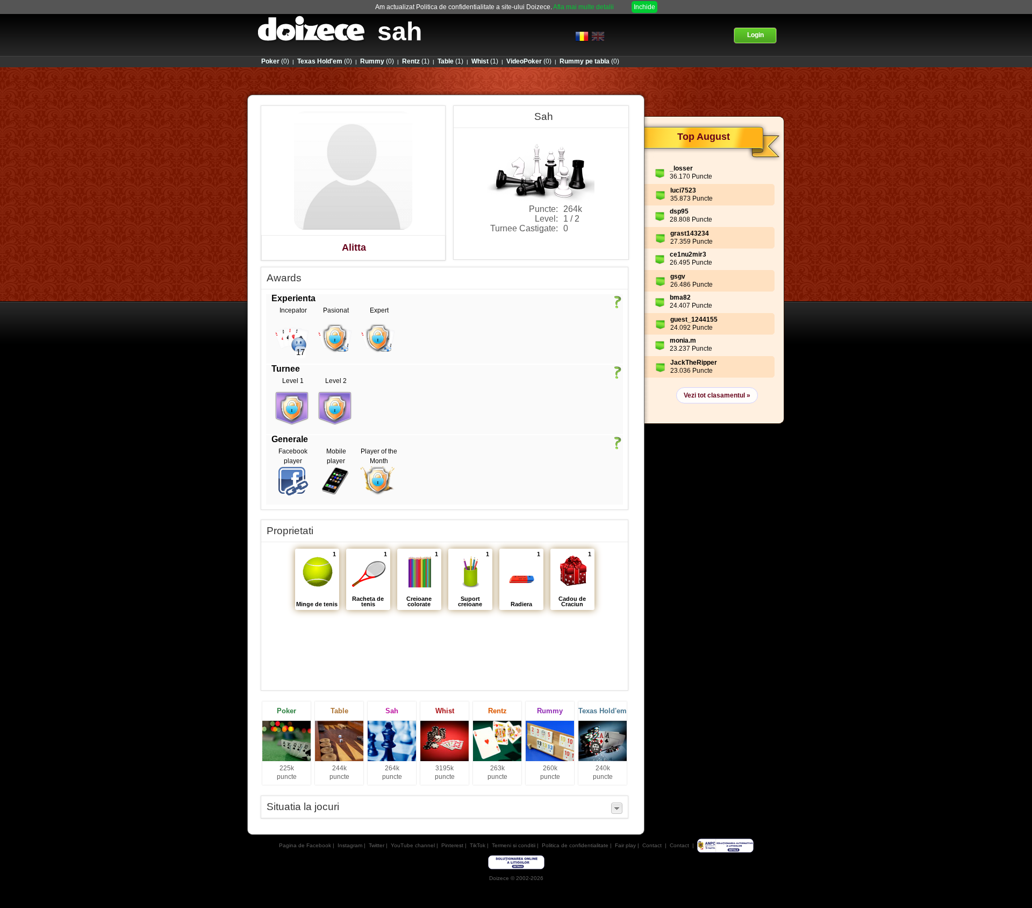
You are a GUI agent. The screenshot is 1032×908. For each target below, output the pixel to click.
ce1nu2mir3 (688, 254)
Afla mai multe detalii (583, 7)
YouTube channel (413, 845)
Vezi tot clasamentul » (717, 395)
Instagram (350, 845)
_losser (681, 168)
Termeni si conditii (513, 845)
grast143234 (689, 233)
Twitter (376, 845)
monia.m (683, 340)
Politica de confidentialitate (575, 845)
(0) (275, 61)
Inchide (644, 7)
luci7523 (683, 190)
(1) (415, 61)
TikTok (477, 845)
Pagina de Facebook (305, 845)
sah (399, 31)
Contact (652, 845)
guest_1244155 (694, 319)
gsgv (677, 276)
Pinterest (452, 845)
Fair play (625, 845)
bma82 (680, 297)
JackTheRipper (693, 362)
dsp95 (679, 211)
